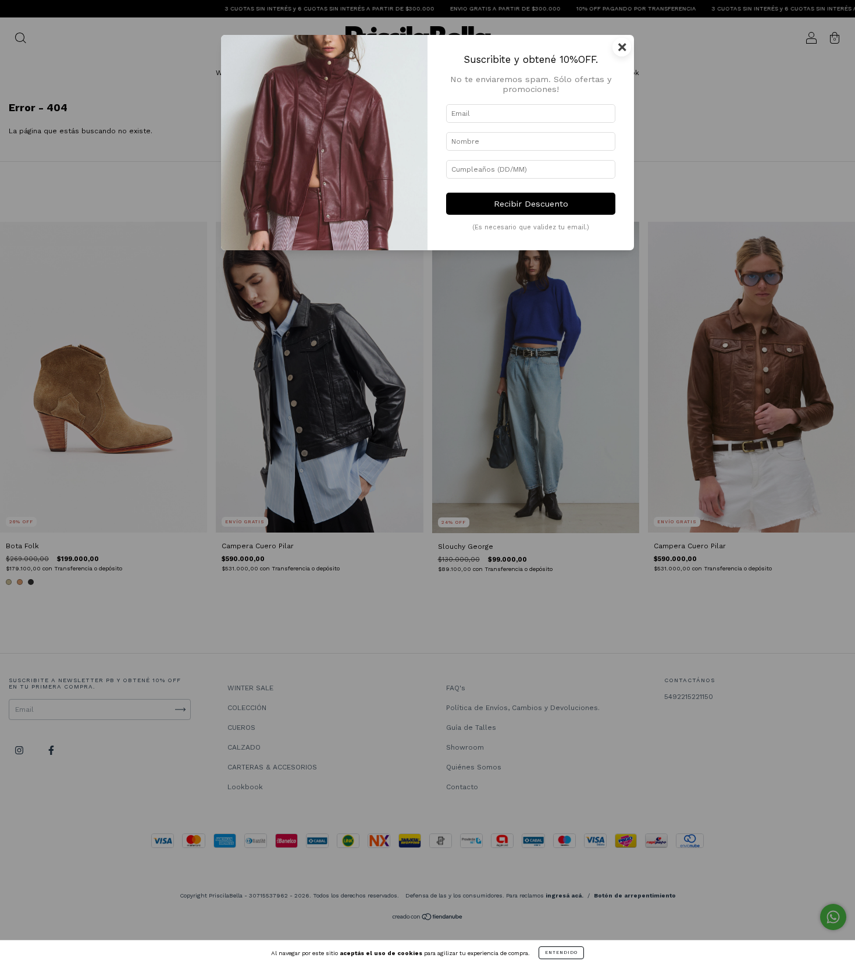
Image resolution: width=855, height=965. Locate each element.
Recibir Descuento (531, 203)
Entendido (561, 952)
